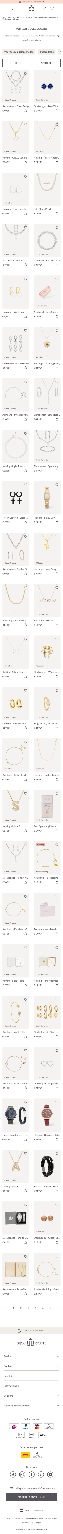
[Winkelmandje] (59, 8)
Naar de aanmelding (31, 1496)
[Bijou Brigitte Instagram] (22, 1474)
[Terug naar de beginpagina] (31, 8)
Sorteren (47, 62)
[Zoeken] (11, 8)
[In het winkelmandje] (25, 110)
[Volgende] (57, 1308)
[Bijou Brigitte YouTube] (50, 1474)
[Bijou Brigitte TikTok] (12, 1474)
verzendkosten (51, 1518)
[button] (44, 8)
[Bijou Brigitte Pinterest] (40, 1474)
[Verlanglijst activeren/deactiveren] (25, 73)
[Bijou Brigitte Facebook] (31, 1474)
